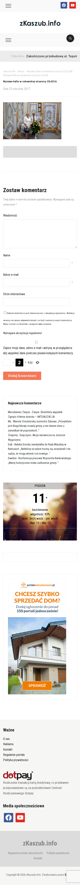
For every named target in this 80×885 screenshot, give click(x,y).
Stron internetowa (14, 294)
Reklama (8, 744)
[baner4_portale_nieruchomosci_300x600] (37, 636)
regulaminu (60, 313)
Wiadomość (10, 215)
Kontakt (7, 749)
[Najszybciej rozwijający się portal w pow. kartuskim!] (40, 23)
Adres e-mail (10, 275)
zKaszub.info (40, 843)
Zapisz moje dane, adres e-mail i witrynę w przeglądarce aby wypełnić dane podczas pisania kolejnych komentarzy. (38, 350)
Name (6, 255)
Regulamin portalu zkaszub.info (25, 853)
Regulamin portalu (14, 755)
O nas (6, 739)
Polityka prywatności (15, 760)
